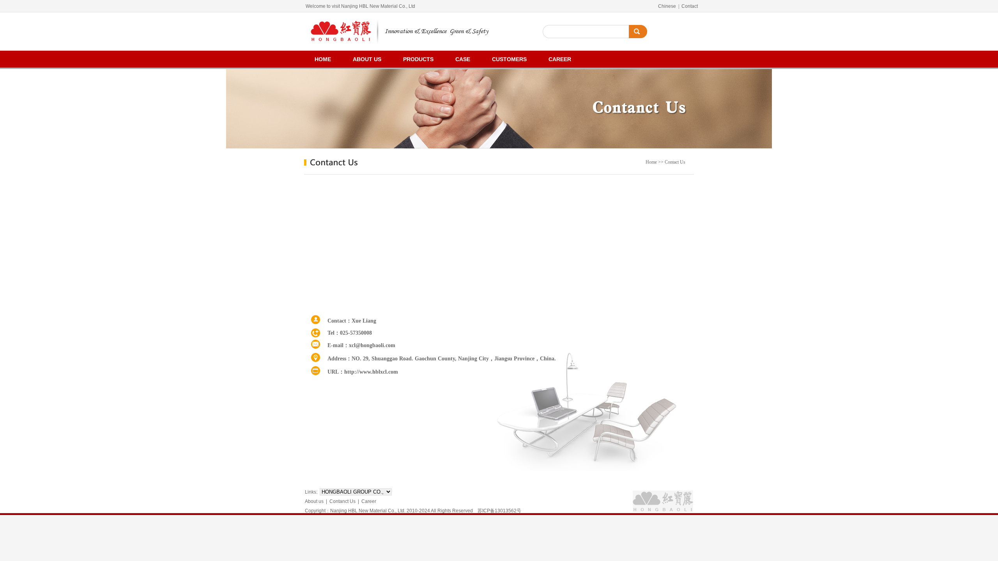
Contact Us (675, 162)
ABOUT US (367, 59)
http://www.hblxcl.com (371, 372)
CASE (462, 59)
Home (651, 162)
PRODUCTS (418, 59)
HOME (323, 59)
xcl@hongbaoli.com (372, 345)
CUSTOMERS (509, 59)
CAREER (560, 59)
